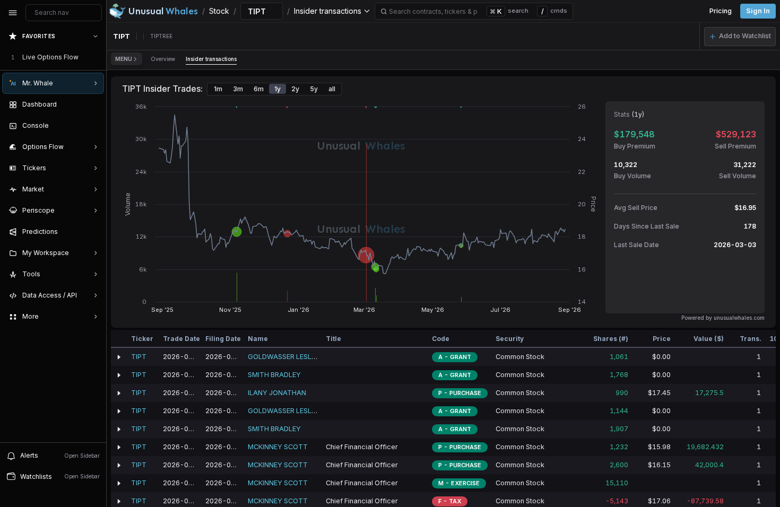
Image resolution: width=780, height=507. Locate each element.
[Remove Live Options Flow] (96, 57)
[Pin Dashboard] (93, 104)
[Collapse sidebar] (12, 12)
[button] (740, 36)
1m (218, 89)
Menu (123, 59)
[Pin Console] (93, 125)
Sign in (758, 11)
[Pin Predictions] (93, 231)
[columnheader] (119, 339)
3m (238, 89)
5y (314, 89)
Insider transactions (211, 59)
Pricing (720, 11)
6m (259, 89)
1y (277, 89)
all (331, 89)
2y (295, 89)
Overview (163, 59)
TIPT (138, 357)
